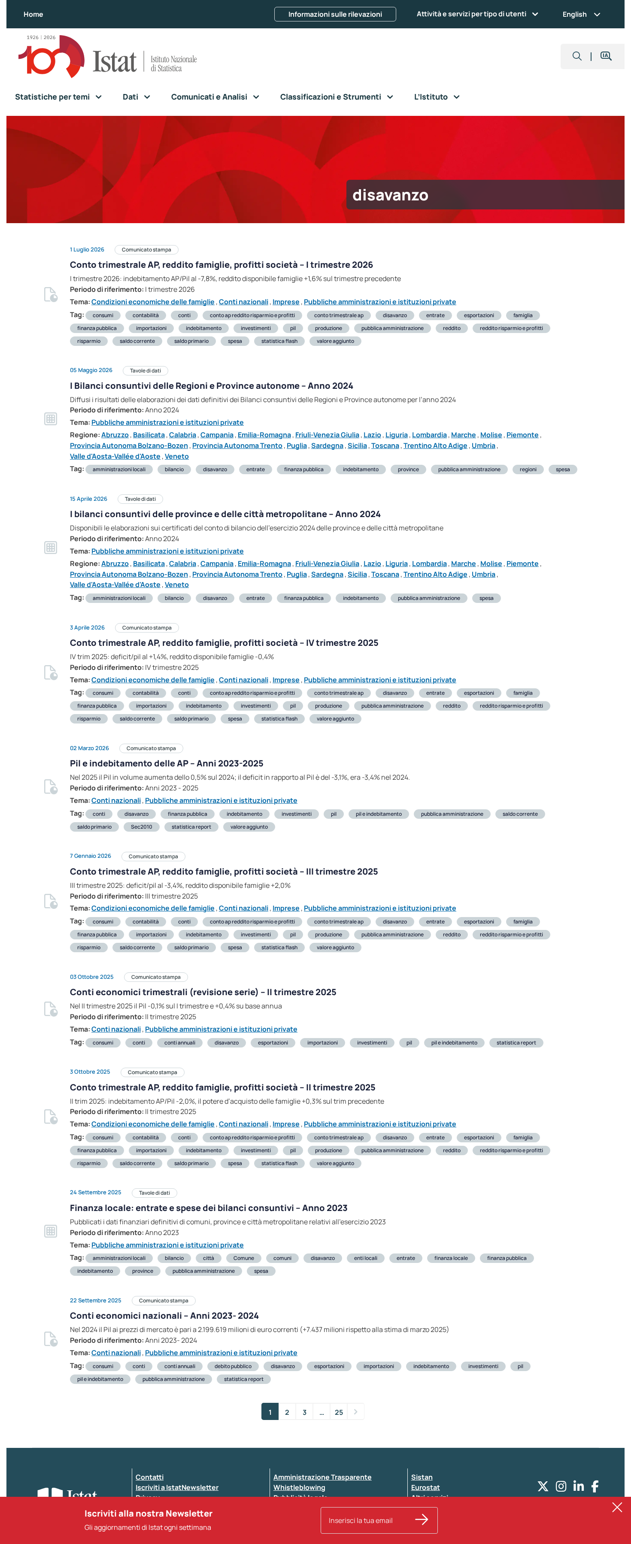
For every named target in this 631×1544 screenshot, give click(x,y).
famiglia (523, 315)
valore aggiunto (335, 341)
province (408, 469)
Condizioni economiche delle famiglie (153, 301)
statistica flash (279, 341)
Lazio (372, 434)
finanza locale (451, 1258)
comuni (282, 1258)
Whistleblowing (299, 1487)
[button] (577, 56)
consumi (103, 315)
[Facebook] (595, 1488)
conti (184, 315)
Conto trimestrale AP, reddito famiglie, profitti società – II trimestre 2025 (223, 1087)
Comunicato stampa (146, 249)
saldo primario (191, 341)
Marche (463, 434)
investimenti (256, 328)
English (575, 14)
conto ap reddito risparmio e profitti (252, 315)
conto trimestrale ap (339, 315)
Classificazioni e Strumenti (330, 96)
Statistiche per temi (52, 96)
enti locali (365, 1258)
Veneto (177, 456)
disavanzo (395, 315)
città (208, 1258)
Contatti (150, 1477)
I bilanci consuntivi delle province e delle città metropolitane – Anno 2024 (225, 514)
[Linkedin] (578, 1488)
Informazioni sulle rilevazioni (335, 14)
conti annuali (179, 1042)
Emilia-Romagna (264, 434)
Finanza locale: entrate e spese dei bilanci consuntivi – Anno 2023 (209, 1208)
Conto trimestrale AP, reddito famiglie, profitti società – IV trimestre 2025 (224, 642)
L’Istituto (431, 96)
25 (339, 1412)
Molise (491, 434)
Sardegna (327, 445)
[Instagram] (561, 1488)
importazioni (151, 328)
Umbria (483, 445)
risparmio (88, 341)
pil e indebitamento (379, 813)
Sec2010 (141, 826)
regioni (528, 469)
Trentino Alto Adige (435, 445)
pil (293, 328)
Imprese (286, 301)
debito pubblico (233, 1366)
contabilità (146, 315)
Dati (130, 96)
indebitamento (203, 328)
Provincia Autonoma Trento (237, 445)
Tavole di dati (145, 370)
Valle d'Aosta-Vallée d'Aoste (115, 456)
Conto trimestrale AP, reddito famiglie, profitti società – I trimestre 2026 (221, 264)
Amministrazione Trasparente (322, 1477)
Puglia (297, 445)
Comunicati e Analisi (209, 96)
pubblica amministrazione (392, 328)
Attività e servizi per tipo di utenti (471, 13)
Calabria (182, 434)
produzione (328, 328)
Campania (217, 434)
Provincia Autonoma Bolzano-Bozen (129, 445)
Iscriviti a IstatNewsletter (177, 1487)
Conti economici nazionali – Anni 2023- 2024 (164, 1315)
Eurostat (425, 1487)
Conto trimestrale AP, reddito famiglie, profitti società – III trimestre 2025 (224, 871)
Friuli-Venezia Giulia (327, 434)
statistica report (191, 826)
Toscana (385, 445)
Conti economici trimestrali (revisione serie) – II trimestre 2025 (203, 992)
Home (33, 14)
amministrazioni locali (119, 469)
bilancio (174, 469)
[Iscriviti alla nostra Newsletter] (422, 1520)
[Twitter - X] (543, 1488)
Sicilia (357, 445)
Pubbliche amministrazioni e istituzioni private (380, 301)
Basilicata (149, 434)
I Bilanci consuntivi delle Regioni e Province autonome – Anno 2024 (211, 385)
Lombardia (429, 434)
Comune (244, 1258)
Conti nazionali (243, 301)
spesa (235, 341)
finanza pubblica (97, 328)
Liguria (396, 434)
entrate (435, 315)
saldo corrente (137, 341)
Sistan (422, 1477)
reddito (452, 328)
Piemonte (523, 434)
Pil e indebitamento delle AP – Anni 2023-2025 (167, 763)
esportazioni (479, 315)
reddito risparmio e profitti (511, 328)
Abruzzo (115, 434)
